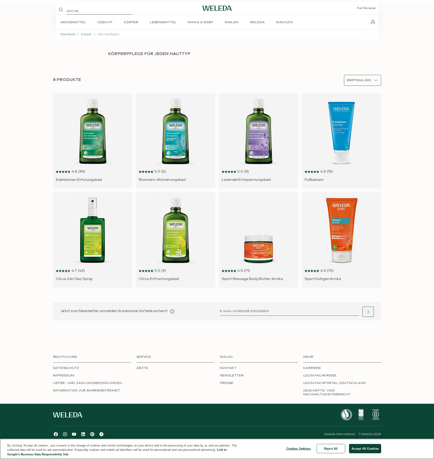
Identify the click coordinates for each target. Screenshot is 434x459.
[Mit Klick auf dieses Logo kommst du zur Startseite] (217, 8)
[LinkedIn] (83, 434)
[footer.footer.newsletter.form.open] (368, 312)
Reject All (331, 448)
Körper (86, 34)
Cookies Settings (298, 448)
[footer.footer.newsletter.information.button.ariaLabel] (172, 311)
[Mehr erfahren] (346, 414)
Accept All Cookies (365, 448)
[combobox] (359, 80)
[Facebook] (56, 434)
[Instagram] (65, 434)
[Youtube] (74, 434)
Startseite (68, 34)
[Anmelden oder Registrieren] (373, 22)
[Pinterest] (92, 434)
